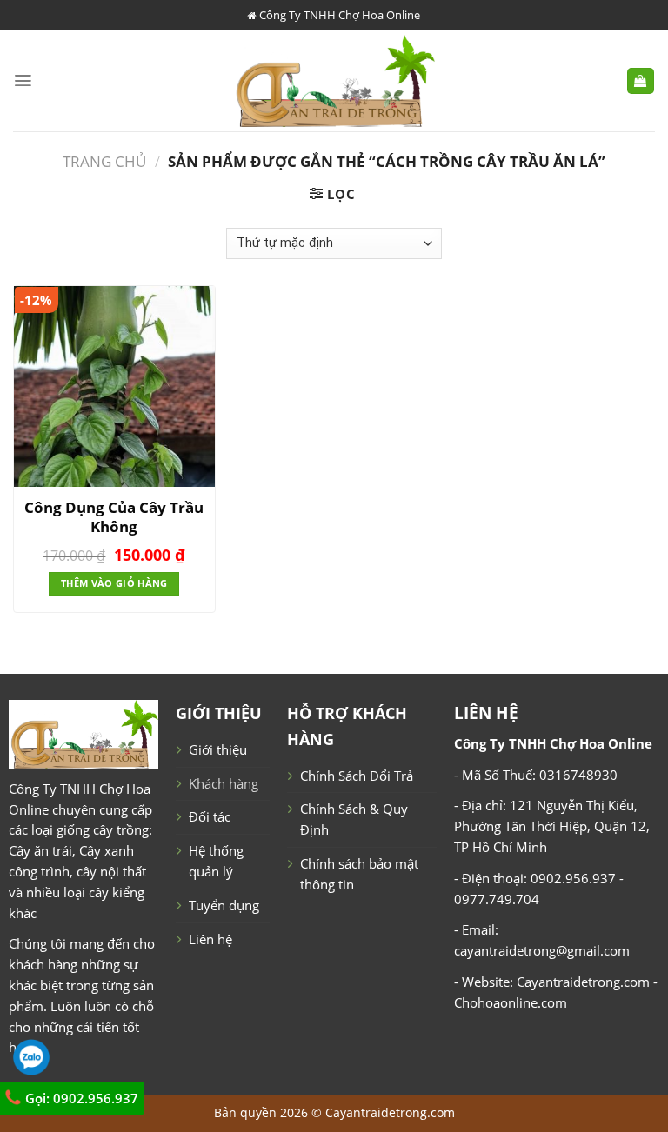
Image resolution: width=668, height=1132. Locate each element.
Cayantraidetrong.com (390, 1112)
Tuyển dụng (224, 905)
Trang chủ (104, 161)
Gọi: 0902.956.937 (80, 1098)
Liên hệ (210, 939)
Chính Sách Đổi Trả (356, 775)
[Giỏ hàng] (640, 81)
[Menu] (23, 80)
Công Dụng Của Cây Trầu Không (114, 517)
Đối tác (209, 816)
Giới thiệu (218, 749)
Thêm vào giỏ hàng (114, 583)
